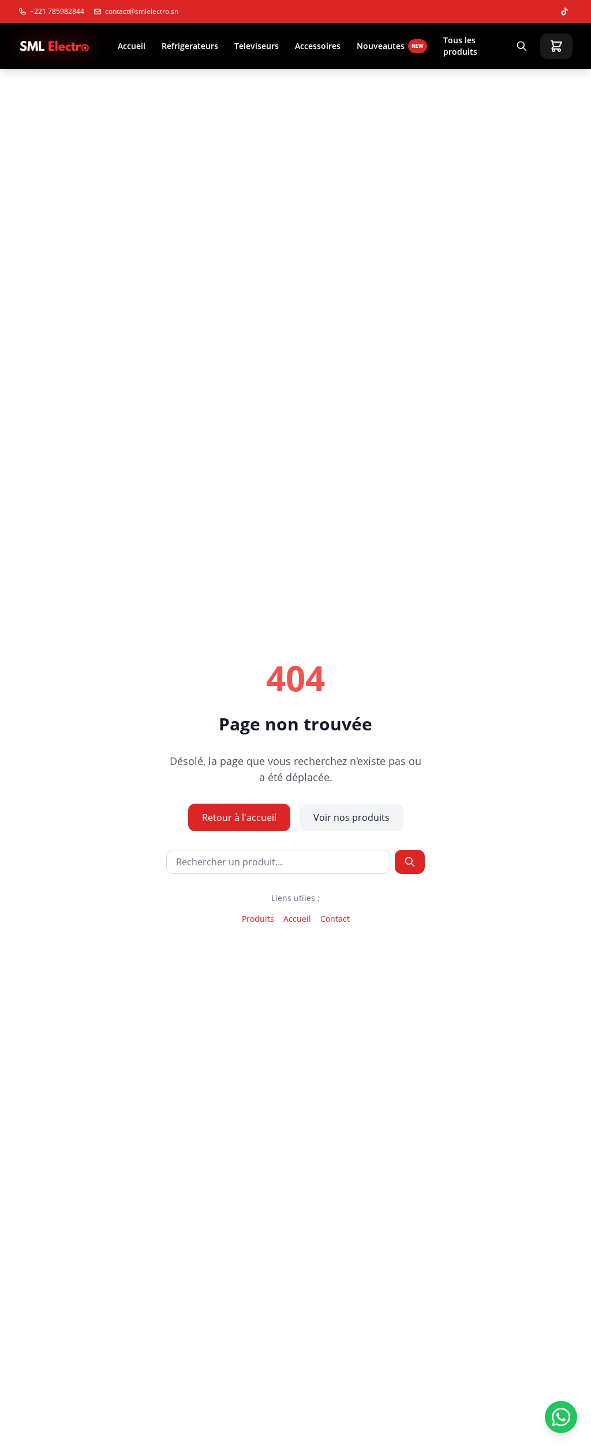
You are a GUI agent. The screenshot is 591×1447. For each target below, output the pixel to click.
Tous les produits (460, 46)
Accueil (131, 45)
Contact (335, 918)
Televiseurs (256, 45)
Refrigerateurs (190, 45)
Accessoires (318, 45)
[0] (556, 46)
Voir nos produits (351, 817)
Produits (258, 918)
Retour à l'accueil (239, 817)
